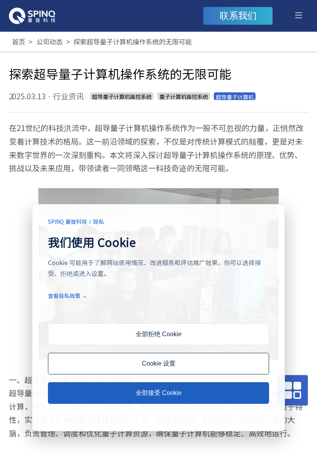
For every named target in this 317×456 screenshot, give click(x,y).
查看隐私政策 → (67, 295)
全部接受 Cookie (159, 393)
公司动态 (49, 41)
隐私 (98, 221)
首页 (18, 41)
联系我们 (238, 15)
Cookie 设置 (159, 363)
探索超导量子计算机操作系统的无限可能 (132, 41)
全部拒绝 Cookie (159, 334)
